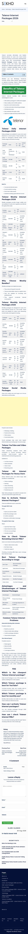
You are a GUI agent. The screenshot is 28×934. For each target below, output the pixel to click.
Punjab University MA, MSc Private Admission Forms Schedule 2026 (13, 847)
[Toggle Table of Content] (22, 74)
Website (4, 815)
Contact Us (5, 878)
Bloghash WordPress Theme (14, 931)
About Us (4, 876)
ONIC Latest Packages (8, 885)
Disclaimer (4, 880)
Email (3, 807)
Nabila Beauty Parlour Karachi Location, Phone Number (14, 862)
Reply (23, 766)
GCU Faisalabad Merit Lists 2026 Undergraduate (10, 852)
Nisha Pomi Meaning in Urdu (9, 843)
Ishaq (6, 729)
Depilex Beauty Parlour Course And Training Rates (13, 857)
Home (3, 9)
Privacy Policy (5, 887)
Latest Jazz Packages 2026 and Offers (12, 883)
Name (4, 800)
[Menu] (25, 3)
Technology (8, 9)
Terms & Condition (7, 899)
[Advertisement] (14, 39)
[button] (7, 742)
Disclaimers (16, 919)
